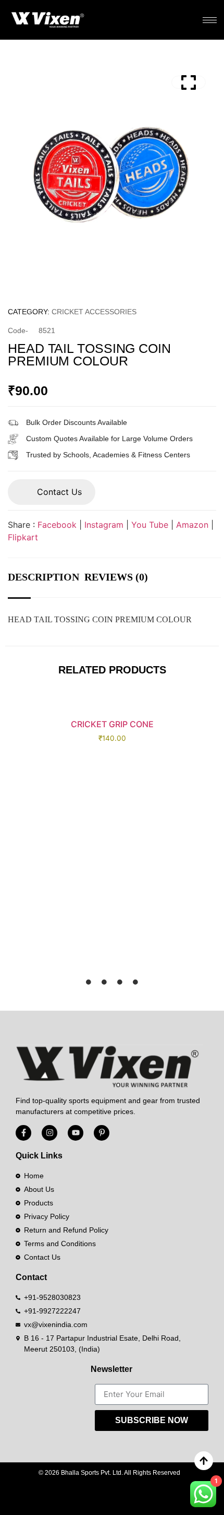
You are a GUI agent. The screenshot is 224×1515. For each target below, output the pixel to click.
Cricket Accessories (94, 311)
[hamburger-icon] (209, 20)
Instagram (103, 524)
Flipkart (23, 537)
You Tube (149, 524)
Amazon (192, 524)
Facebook (57, 524)
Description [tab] (43, 577)
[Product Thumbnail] (188, 82)
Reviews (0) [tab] (116, 577)
